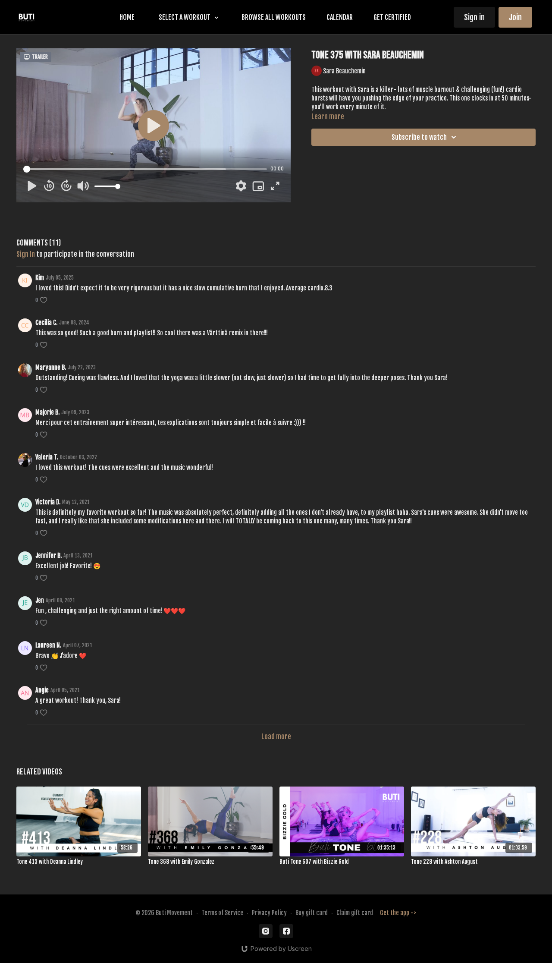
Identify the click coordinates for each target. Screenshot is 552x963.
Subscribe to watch (419, 137)
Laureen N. (48, 645)
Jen (39, 600)
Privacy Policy (269, 912)
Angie (42, 690)
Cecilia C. (46, 322)
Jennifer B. (48, 555)
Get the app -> (398, 912)
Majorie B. (47, 412)
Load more (276, 736)
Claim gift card (354, 912)
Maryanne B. (50, 367)
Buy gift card (311, 912)
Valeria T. (46, 457)
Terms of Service (222, 912)
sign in (25, 254)
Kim (39, 277)
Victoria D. (47, 502)
